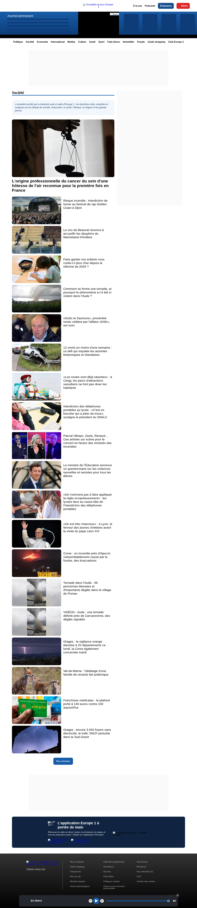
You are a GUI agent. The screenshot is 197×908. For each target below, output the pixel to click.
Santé (92, 42)
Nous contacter (77, 862)
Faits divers (113, 42)
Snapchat (48, 874)
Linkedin (53, 874)
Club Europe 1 (176, 42)
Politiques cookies (111, 881)
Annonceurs (142, 862)
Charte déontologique (80, 886)
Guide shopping (156, 42)
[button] (174, 901)
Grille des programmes (113, 862)
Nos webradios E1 (145, 871)
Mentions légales (77, 881)
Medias (71, 42)
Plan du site (75, 876)
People (141, 42)
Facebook (38, 874)
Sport (101, 42)
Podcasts (150, 6)
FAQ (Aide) (108, 876)
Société (30, 42)
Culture (82, 42)
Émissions (166, 6)
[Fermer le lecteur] (177, 895)
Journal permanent (20, 15)
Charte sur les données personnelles (114, 887)
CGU (139, 876)
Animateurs (108, 866)
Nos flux (107, 871)
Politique (18, 42)
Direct (184, 6)
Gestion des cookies (146, 881)
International (58, 42)
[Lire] (96, 901)
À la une (137, 6)
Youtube (43, 874)
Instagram (33, 874)
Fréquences (75, 871)
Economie (42, 42)
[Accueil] (98, 7)
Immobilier (128, 42)
